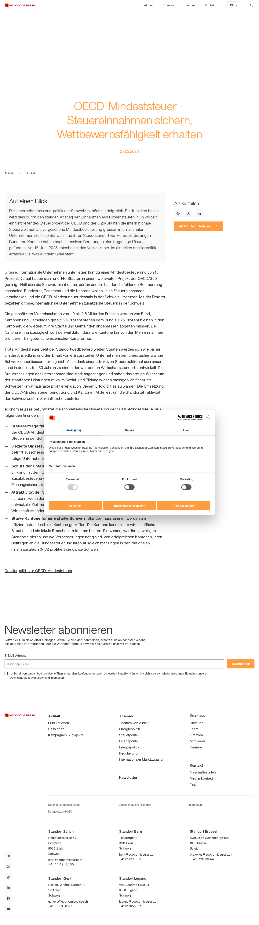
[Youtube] (8, 909)
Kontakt (210, 5)
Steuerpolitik (129, 735)
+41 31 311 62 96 (130, 859)
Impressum (57, 678)
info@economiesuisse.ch (65, 859)
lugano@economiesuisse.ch (138, 901)
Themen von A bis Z (134, 722)
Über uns (189, 5)
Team (194, 728)
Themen (168, 5)
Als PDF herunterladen (195, 226)
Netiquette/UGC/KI (60, 811)
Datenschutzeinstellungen (135, 805)
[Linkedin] (199, 213)
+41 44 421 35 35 (61, 864)
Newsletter (128, 777)
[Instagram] (8, 856)
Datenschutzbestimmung (64, 805)
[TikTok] (8, 877)
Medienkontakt (201, 778)
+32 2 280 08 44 (202, 859)
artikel (30, 173)
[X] (188, 213)
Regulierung (128, 753)
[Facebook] (178, 213)
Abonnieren (241, 663)
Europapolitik (129, 747)
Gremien (196, 735)
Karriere (196, 747)
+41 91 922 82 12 (131, 906)
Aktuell (148, 5)
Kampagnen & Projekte (66, 735)
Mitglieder (197, 741)
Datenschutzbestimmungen (27, 678)
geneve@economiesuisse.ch (68, 901)
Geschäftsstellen (203, 772)
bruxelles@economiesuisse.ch (211, 854)
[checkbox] (6, 673)
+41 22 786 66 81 (60, 906)
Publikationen (58, 722)
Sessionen (56, 728)
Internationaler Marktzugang (141, 759)
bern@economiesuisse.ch (137, 854)
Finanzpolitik (129, 741)
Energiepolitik (129, 728)
